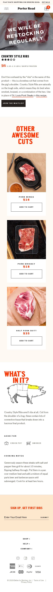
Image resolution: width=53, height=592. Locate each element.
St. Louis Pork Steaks (22, 96)
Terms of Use (39, 580)
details (46, 2)
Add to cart (26, 207)
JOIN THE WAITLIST (13, 103)
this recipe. (41, 96)
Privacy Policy (26, 582)
